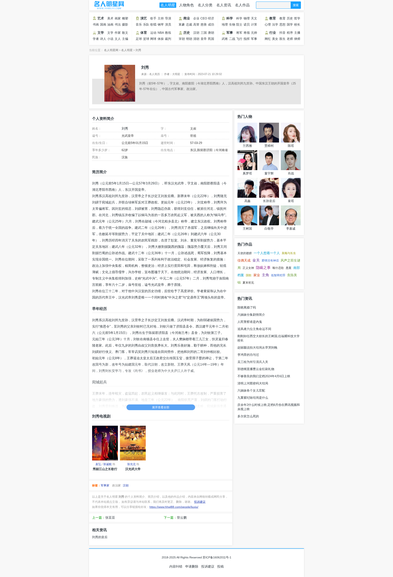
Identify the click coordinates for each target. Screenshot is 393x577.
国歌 (249, 275)
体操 (161, 38)
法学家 (275, 25)
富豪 (182, 24)
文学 (100, 32)
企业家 (196, 19)
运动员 (153, 33)
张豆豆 (110, 517)
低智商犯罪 (278, 275)
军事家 (254, 39)
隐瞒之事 (263, 268)
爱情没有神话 (270, 260)
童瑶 (291, 201)
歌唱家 (153, 25)
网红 (268, 38)
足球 (139, 38)
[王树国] (247, 215)
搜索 (296, 5)
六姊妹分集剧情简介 (251, 314)
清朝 (196, 38)
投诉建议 (200, 501)
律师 (297, 38)
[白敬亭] (269, 215)
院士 (239, 24)
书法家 (118, 25)
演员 (168, 24)
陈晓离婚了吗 (246, 307)
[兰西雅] (247, 133)
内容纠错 (175, 566)
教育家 (282, 19)
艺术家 (98, 19)
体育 (143, 32)
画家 (118, 18)
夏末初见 (248, 282)
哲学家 (297, 19)
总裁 (189, 24)
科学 (229, 18)
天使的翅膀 (244, 253)
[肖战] (291, 160)
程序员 (290, 33)
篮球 (146, 38)
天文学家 (254, 19)
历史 (186, 32)
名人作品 (242, 5)
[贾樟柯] (269, 133)
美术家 (110, 19)
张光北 (131, 464)
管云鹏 (182, 517)
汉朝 (196, 32)
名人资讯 (223, 5)
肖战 (291, 173)
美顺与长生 (289, 253)
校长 (297, 24)
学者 (96, 38)
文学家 (110, 33)
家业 (256, 275)
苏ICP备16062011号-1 (217, 557)
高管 (196, 24)
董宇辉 (269, 173)
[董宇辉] (269, 160)
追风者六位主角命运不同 (254, 329)
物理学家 (247, 19)
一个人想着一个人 (267, 253)
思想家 (282, 25)
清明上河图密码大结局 (252, 383)
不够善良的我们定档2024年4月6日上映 (263, 376)
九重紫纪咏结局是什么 (252, 397)
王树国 (247, 228)
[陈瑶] (291, 133)
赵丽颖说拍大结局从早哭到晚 (257, 347)
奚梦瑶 (247, 173)
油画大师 (110, 25)
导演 (168, 18)
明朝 (189, 38)
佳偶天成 (244, 260)
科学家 (239, 19)
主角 (265, 275)
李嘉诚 (290, 228)
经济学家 (211, 19)
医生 (282, 38)
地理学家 (225, 25)
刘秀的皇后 (99, 537)
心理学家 (268, 25)
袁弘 (98, 464)
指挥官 (247, 39)
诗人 (103, 38)
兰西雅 (247, 145)
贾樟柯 (269, 145)
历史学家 (290, 19)
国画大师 (103, 25)
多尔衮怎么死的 (248, 416)
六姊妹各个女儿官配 (251, 390)
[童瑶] (291, 188)
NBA (161, 32)
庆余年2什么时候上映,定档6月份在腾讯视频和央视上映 (268, 407)
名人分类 (205, 5)
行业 (272, 32)
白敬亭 (269, 228)
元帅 (254, 32)
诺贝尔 (247, 25)
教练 (168, 32)
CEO (203, 18)
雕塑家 (125, 19)
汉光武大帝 (133, 469)
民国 (211, 38)
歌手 (153, 18)
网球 (153, 38)
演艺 (143, 18)
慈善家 (204, 25)
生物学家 (232, 25)
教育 (272, 18)
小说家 (110, 39)
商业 (186, 18)
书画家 (96, 25)
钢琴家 (161, 25)
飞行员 (239, 39)
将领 (247, 32)
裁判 (168, 38)
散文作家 (125, 33)
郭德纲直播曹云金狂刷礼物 (255, 369)
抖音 (282, 32)
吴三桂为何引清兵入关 (252, 362)
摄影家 (125, 25)
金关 (256, 260)
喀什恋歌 (278, 267)
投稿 (220, 566)
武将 (225, 38)
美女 (275, 38)
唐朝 (211, 32)
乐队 (146, 24)
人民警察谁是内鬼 (249, 321)
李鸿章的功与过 (248, 354)
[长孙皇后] (269, 188)
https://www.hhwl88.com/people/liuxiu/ (173, 507)
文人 (118, 38)
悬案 (288, 267)
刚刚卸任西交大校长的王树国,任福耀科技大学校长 (268, 338)
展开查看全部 (160, 407)
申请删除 (191, 566)
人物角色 (186, 5)
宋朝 (182, 38)
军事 (229, 32)
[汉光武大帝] (133, 443)
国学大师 (290, 25)
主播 (297, 32)
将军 (239, 32)
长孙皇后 (269, 201)
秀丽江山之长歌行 (105, 469)
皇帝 (204, 38)
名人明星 (167, 5)
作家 (118, 32)
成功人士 (211, 25)
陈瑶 (291, 145)
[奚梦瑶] (247, 160)
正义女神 (248, 267)
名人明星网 (108, 5)
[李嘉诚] (291, 215)
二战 (232, 38)
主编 (125, 38)
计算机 (254, 25)
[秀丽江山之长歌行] (105, 443)
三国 (204, 32)
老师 (290, 38)
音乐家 (139, 25)
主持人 (161, 19)
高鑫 (247, 201)
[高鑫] (247, 188)
